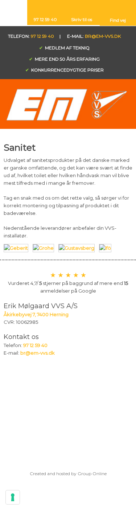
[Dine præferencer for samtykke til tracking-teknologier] (13, 497)
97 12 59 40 (42, 36)
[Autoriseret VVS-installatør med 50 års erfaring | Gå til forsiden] (68, 104)
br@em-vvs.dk (103, 36)
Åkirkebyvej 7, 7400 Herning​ (36, 314)
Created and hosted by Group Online (68, 473)
